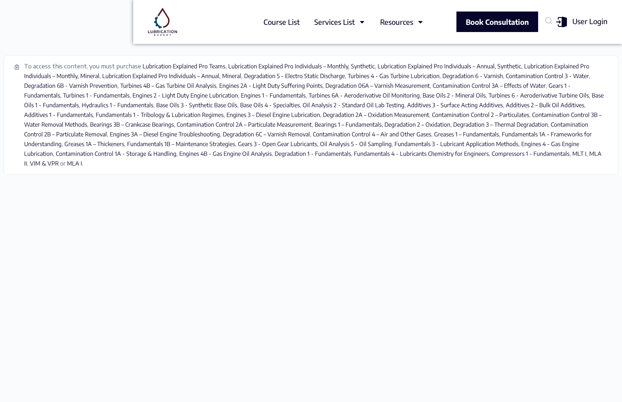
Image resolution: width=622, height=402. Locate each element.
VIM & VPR (44, 163)
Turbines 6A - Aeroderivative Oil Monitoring (364, 95)
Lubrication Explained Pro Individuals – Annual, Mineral (171, 76)
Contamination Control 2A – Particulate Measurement (244, 124)
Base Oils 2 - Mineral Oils (454, 95)
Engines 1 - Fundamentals (273, 95)
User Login (590, 21)
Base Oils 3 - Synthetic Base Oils (196, 105)
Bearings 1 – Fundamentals (348, 124)
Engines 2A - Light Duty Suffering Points (271, 85)
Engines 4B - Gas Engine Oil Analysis (225, 153)
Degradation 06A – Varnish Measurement (377, 85)
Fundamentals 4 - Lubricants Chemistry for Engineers (421, 153)
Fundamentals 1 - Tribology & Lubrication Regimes (160, 114)
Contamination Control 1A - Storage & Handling (116, 153)
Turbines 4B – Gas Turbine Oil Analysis (168, 85)
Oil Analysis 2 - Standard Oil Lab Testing (353, 105)
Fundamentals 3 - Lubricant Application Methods (456, 144)
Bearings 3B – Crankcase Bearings (132, 124)
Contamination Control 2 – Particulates (480, 114)
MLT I (579, 153)
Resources (396, 21)
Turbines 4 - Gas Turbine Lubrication (394, 76)
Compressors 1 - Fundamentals (530, 153)
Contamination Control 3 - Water (547, 76)
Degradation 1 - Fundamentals (313, 153)
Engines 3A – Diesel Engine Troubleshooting (165, 134)
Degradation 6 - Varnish (472, 76)
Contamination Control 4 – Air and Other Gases (372, 134)
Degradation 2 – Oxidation (417, 124)
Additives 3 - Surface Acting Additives (455, 105)
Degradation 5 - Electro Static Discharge (294, 76)
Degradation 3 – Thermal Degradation (500, 124)
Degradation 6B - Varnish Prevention (70, 85)
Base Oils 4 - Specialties (270, 105)
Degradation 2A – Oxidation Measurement (376, 114)
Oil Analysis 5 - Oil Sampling (356, 144)
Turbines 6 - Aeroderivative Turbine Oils (538, 95)
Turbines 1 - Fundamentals (96, 95)
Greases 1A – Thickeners (94, 144)
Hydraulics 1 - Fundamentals (117, 105)
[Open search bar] (549, 20)
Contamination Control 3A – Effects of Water (489, 85)
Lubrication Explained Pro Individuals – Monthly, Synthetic (301, 66)
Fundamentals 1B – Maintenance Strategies (181, 144)
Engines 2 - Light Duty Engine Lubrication (185, 95)
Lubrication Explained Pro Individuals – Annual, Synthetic (449, 66)
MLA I (74, 163)
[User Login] (561, 22)
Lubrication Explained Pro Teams (184, 66)
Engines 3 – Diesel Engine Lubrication (273, 114)
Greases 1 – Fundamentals (466, 134)
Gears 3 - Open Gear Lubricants (277, 144)
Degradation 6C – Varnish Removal (266, 134)
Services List (334, 21)
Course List (281, 21)
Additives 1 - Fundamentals (58, 114)
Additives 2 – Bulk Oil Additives (545, 105)
